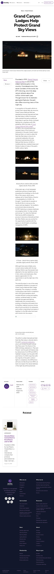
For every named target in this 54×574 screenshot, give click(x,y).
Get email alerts (23, 503)
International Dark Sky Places (43, 482)
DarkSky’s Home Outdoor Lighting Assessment (26, 513)
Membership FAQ (24, 558)
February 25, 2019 (28, 36)
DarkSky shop (39, 555)
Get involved (26, 2)
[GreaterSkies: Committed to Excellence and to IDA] (10, 425)
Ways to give (39, 550)
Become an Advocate (25, 510)
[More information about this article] (37, 36)
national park (32, 392)
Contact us (38, 545)
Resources (39, 501)
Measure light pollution (25, 516)
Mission (38, 530)
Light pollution (23, 537)
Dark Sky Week (23, 534)
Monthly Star (23, 539)
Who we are (12, 2)
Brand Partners (29, 10)
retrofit (31, 402)
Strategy (38, 532)
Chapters (22, 487)
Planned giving (39, 560)
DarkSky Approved (24, 530)
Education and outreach (42, 490)
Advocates (22, 482)
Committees (23, 493)
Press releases (23, 543)
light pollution (32, 387)
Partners (22, 496)
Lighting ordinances (41, 511)
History (38, 537)
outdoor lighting (33, 399)
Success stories (39, 534)
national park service (33, 396)
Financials (38, 539)
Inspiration (22, 541)
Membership (23, 550)
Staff (19, 36)
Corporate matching (41, 564)
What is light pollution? (41, 503)
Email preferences (24, 560)
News (22, 10)
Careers (38, 543)
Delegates (22, 485)
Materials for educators (41, 522)
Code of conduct (40, 541)
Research (38, 513)
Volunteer (22, 506)
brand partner (32, 384)
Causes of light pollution (42, 506)
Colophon (19, 570)
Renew (21, 553)
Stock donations (40, 562)
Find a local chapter (24, 508)
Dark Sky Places (23, 532)
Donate (38, 553)
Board (21, 491)
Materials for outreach (41, 520)
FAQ (37, 516)
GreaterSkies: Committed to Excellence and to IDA (9, 439)
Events (37, 493)
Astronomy (7, 433)
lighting (31, 390)
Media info (22, 545)
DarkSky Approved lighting (42, 485)
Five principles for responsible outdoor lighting (43, 508)
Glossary (38, 518)
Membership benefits (25, 555)
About (38, 527)
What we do (19, 2)
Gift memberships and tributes (43, 558)
